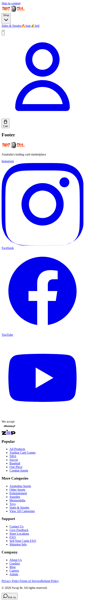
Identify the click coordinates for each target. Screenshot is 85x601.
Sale (26, 25)
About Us (15, 560)
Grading (14, 563)
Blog (12, 567)
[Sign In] (42, 116)
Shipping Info (18, 544)
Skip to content (11, 3)
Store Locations (19, 533)
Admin (13, 574)
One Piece (15, 467)
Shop (6, 15)
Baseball (14, 463)
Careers (14, 570)
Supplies (14, 496)
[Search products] (3, 33)
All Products (17, 449)
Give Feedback (18, 530)
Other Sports (17, 489)
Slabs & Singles (11, 25)
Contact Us (16, 526)
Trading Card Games (22, 452)
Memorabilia (17, 500)
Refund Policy (50, 581)
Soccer (13, 459)
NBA (12, 456)
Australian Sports (20, 486)
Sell (35, 25)
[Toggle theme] (3, 30)
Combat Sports (18, 470)
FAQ (12, 537)
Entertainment (18, 493)
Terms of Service (30, 581)
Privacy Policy (11, 581)
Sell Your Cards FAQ (22, 540)
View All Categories (22, 511)
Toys (12, 504)
